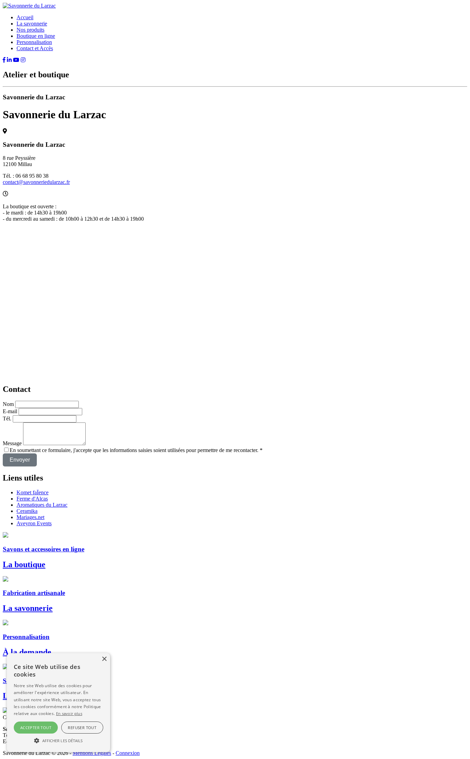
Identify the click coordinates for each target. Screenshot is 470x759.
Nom (8, 404)
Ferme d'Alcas (32, 499)
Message (12, 443)
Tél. (7, 418)
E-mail (11, 411)
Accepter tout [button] (35, 727)
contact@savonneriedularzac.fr (36, 182)
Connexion (128, 753)
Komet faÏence (33, 492)
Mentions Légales (92, 753)
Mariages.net (30, 517)
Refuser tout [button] (82, 727)
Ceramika (27, 511)
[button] (58, 740)
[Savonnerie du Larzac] (29, 6)
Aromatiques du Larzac (42, 505)
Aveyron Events (34, 523)
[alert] (58, 702)
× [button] (104, 659)
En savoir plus (69, 713)
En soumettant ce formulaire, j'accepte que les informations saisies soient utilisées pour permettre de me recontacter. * (136, 450)
